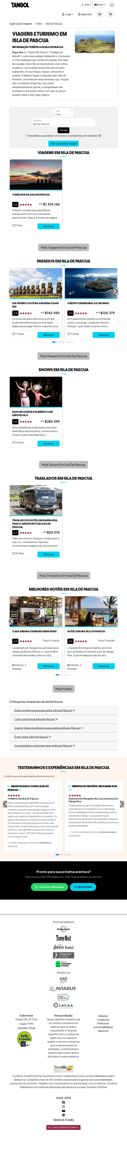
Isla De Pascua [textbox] (41, 124)
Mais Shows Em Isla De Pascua (63, 464)
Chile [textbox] (58, 114)
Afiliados (103, 1016)
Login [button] (68, 14)
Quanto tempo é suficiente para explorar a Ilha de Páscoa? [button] (47, 728)
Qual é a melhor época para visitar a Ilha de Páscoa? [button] (43, 710)
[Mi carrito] (110, 14)
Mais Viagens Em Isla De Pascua (63, 247)
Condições (103, 1019)
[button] (11, 291)
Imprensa (103, 1030)
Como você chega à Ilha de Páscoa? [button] (35, 719)
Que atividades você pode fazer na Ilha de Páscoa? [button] (43, 745)
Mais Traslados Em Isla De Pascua (63, 575)
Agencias (86, 14)
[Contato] (99, 14)
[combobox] (63, 112)
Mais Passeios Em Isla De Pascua (63, 356)
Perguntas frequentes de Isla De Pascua (38, 701)
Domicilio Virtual (26, 1028)
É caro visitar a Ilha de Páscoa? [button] (31, 736)
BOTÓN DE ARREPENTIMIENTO (63, 1127)
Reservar (49, 226)
